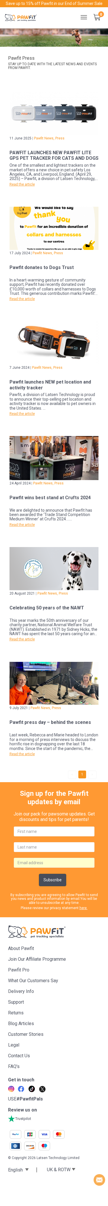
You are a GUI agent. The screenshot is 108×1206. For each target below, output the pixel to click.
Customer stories (25, 1034)
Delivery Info (21, 991)
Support (16, 1002)
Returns (16, 1013)
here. (83, 908)
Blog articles (21, 1023)
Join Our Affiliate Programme (37, 959)
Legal (13, 1045)
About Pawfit (21, 948)
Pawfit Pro (18, 970)
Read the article (22, 184)
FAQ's (14, 1066)
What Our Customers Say (33, 980)
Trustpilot (23, 1118)
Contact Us (19, 1055)
